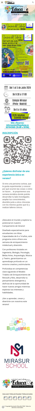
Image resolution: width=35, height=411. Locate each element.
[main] (17, 133)
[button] (2, 2)
